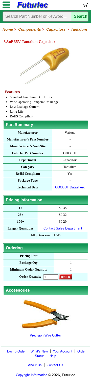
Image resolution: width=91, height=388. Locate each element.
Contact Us (55, 365)
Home (8, 29)
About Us (35, 365)
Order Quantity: (30, 276)
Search (80, 16)
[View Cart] (85, 6)
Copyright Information (31, 375)
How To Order (16, 351)
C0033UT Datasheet (70, 187)
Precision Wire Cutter (45, 335)
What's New (39, 351)
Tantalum (79, 29)
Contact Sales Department (62, 228)
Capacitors (55, 29)
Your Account (62, 351)
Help (53, 356)
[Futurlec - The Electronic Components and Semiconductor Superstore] (32, 8)
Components (29, 29)
